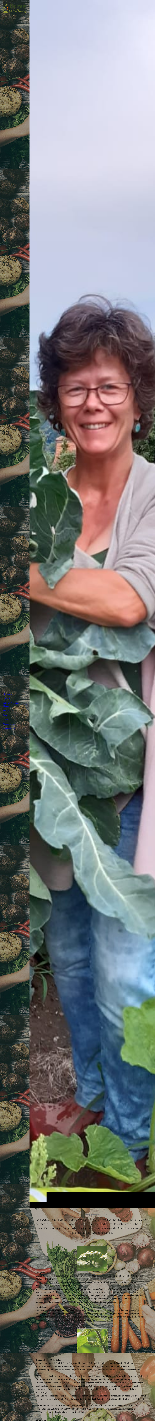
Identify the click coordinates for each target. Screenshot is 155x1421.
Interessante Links (9, 728)
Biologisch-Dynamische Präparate (11, 704)
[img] (92, 604)
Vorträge (6, 710)
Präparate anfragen (9, 724)
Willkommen (7, 694)
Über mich (6, 699)
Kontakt (5, 719)
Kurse (5, 715)
